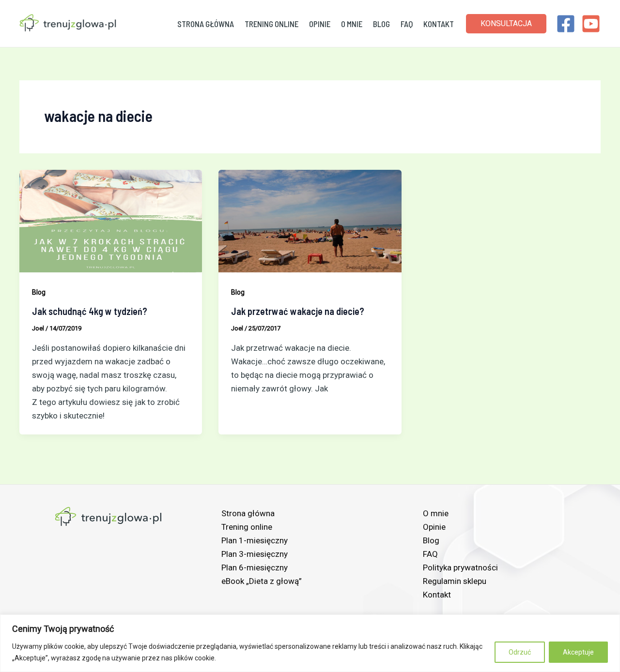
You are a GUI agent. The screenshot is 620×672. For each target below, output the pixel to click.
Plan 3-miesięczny (254, 554)
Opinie (319, 24)
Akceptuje (578, 652)
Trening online (271, 24)
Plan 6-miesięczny (254, 567)
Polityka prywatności (460, 567)
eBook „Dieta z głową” (261, 581)
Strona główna (205, 24)
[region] (310, 643)
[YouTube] (591, 23)
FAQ (407, 24)
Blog (381, 24)
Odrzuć (520, 652)
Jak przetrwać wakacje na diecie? (297, 311)
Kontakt (438, 24)
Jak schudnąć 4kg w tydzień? (89, 311)
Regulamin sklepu (454, 581)
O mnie (351, 24)
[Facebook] (565, 23)
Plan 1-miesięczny (254, 540)
